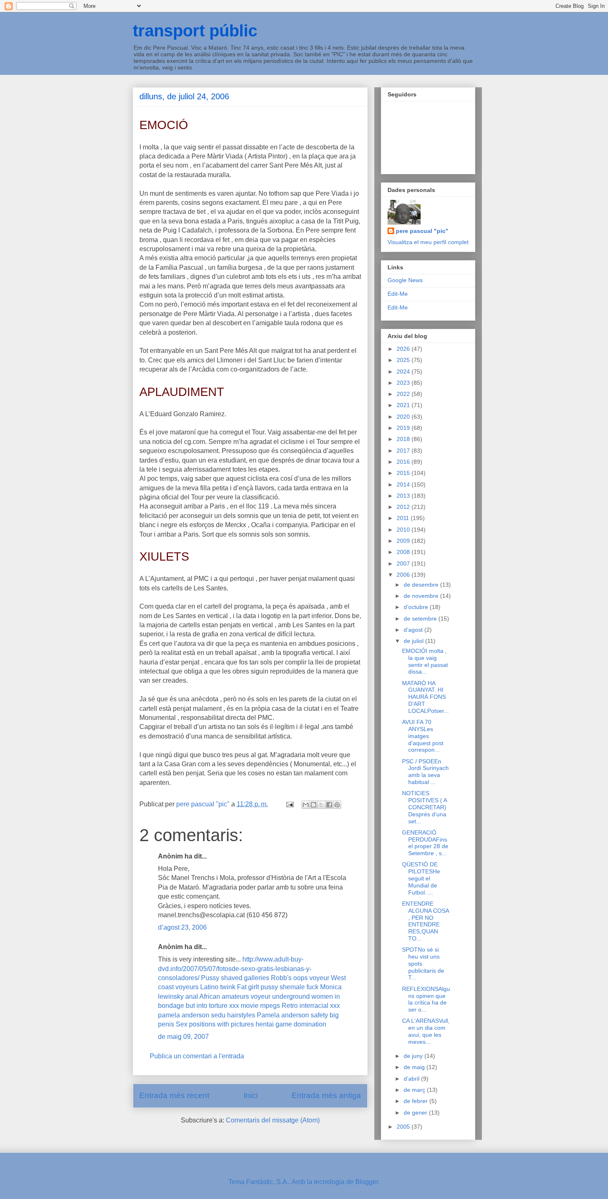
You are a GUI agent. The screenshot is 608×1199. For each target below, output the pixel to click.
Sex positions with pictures (215, 1024)
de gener (416, 1112)
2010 (404, 529)
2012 (404, 507)
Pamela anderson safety (292, 1015)
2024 (404, 371)
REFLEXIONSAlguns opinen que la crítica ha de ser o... (426, 999)
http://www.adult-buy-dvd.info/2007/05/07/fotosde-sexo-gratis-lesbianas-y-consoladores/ (234, 968)
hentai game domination (291, 1024)
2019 (404, 427)
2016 (404, 461)
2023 (404, 382)
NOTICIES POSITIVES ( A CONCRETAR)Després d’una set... (424, 807)
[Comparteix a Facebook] (329, 805)
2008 (404, 552)
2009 (404, 540)
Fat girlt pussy (257, 986)
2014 (404, 484)
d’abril (412, 1078)
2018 (404, 439)
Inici (251, 1095)
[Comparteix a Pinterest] (337, 805)
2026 (404, 348)
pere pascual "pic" (422, 231)
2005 (404, 1126)
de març (415, 1089)
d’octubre (417, 607)
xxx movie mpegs (254, 1005)
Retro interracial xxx (311, 1005)
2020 (404, 416)
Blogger (366, 1181)
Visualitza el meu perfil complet (428, 242)
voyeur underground (280, 996)
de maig (415, 1067)
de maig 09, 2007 (183, 1036)
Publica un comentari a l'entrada (197, 1056)
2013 (404, 495)
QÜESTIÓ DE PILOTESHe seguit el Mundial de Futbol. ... (421, 878)
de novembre (422, 595)
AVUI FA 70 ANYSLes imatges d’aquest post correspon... (422, 736)
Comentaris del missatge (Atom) (273, 1120)
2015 (404, 473)
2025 (404, 360)
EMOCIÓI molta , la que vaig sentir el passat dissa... (425, 661)
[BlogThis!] (313, 805)
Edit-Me (398, 293)
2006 (404, 574)
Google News (405, 280)
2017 (404, 450)
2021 (404, 405)
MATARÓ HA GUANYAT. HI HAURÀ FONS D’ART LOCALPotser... (425, 697)
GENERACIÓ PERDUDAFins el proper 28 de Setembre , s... (425, 842)
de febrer (416, 1101)
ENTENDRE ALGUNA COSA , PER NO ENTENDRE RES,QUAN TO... (425, 921)
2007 (404, 563)
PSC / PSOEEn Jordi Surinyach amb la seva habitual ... (425, 771)
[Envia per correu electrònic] (306, 805)
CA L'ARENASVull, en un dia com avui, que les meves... (426, 1031)
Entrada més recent (174, 1095)
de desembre (422, 584)
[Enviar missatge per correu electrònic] (289, 804)
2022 (404, 394)
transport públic (195, 31)
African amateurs (224, 996)
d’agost (414, 629)
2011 (404, 518)
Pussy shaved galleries (235, 977)
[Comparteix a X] (321, 805)
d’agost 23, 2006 (182, 927)
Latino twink (217, 986)
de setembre (421, 618)
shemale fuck (299, 986)
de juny (414, 1056)
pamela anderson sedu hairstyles (206, 1015)
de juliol (414, 641)
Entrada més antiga (326, 1095)
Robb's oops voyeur (300, 977)
